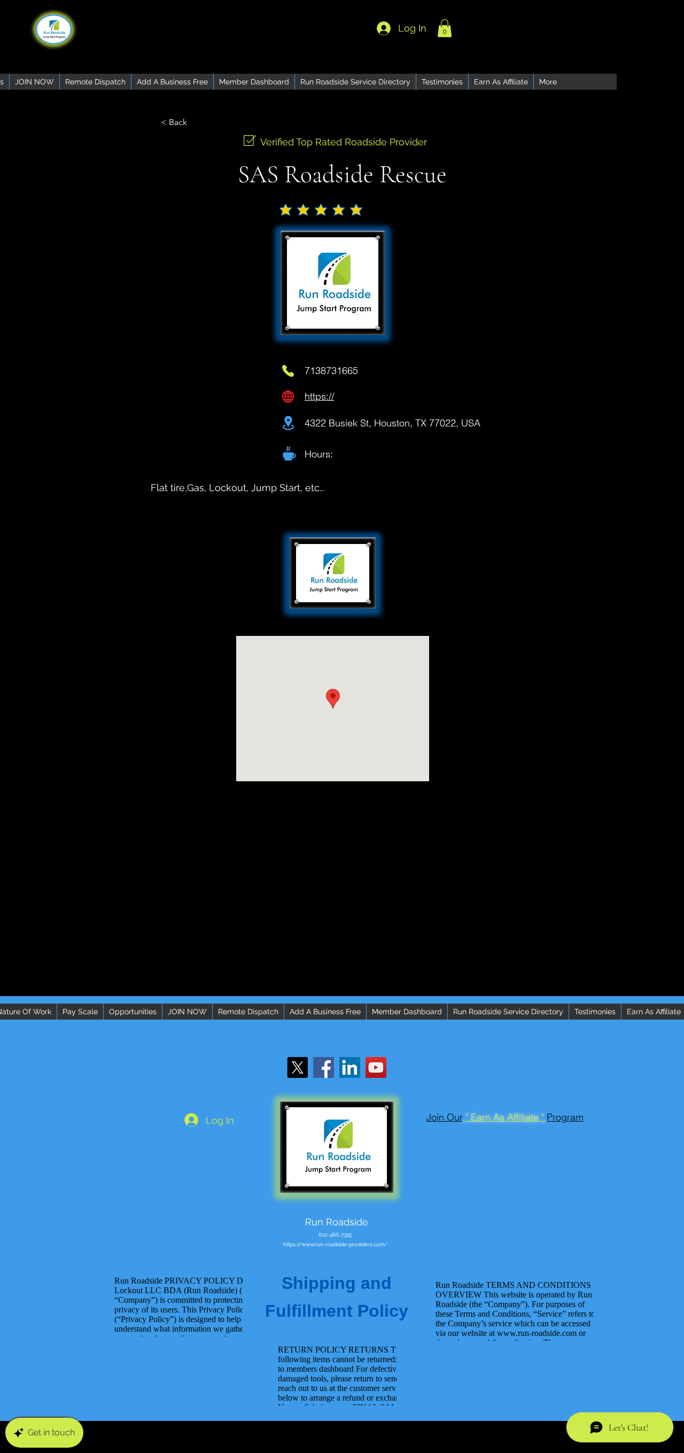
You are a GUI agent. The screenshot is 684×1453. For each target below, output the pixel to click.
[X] (297, 1067)
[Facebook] (323, 1067)
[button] (444, 28)
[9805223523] (288, 371)
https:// (319, 396)
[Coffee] (289, 453)
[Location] (288, 423)
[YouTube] (376, 1067)
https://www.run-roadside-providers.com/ (335, 1244)
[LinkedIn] (349, 1067)
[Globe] (288, 396)
